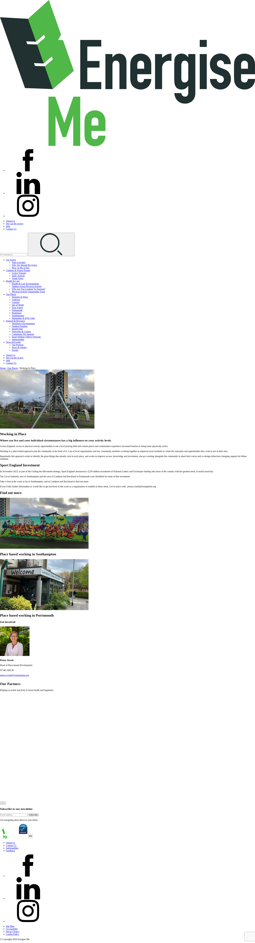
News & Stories (19, 347)
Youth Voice (17, 278)
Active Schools (19, 273)
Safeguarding (18, 339)
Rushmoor (17, 313)
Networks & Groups (21, 331)
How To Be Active (21, 268)
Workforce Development (23, 323)
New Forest (17, 307)
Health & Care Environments (25, 283)
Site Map (10, 926)
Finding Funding (19, 326)
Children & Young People (18, 270)
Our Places (11, 294)
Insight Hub (17, 329)
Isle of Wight (18, 305)
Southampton (18, 315)
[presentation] (1, 803)
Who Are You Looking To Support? (28, 289)
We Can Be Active (14, 223)
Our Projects (17, 345)
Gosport (15, 302)
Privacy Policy (12, 931)
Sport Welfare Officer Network (26, 337)
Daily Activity (18, 275)
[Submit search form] (51, 244)
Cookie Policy (12, 934)
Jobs (8, 226)
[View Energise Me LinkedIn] (28, 193)
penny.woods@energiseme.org (14, 675)
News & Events (13, 342)
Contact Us (11, 229)
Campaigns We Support (23, 334)
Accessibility (12, 929)
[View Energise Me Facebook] (28, 170)
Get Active (11, 260)
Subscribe (33, 815)
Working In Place (20, 297)
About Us (10, 221)
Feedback (10, 850)
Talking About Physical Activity (27, 286)
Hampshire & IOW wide (23, 318)
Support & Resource (15, 321)
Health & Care (12, 281)
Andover (16, 299)
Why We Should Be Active (24, 265)
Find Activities (18, 262)
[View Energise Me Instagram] (28, 216)
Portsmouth (17, 310)
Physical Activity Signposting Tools (28, 291)
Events (15, 350)
